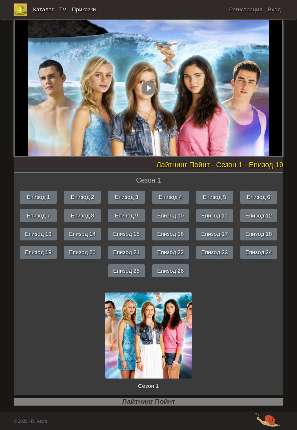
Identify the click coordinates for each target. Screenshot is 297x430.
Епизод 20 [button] (82, 252)
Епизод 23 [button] (214, 252)
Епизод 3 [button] (126, 197)
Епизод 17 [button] (214, 234)
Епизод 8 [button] (82, 216)
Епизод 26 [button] (170, 271)
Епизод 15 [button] (126, 234)
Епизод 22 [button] (170, 252)
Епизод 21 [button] (126, 252)
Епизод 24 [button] (258, 252)
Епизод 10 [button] (170, 216)
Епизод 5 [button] (214, 197)
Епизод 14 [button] (82, 234)
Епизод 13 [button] (38, 234)
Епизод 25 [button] (126, 271)
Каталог (43, 9)
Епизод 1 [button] (38, 197)
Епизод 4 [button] (170, 197)
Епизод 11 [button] (214, 216)
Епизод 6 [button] (258, 197)
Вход (274, 9)
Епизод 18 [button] (258, 234)
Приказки (84, 9)
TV (62, 9)
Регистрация (245, 9)
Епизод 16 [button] (170, 234)
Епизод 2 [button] (82, 197)
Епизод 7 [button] (38, 216)
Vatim (21, 9)
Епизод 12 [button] (258, 216)
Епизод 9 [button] (126, 216)
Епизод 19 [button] (38, 252)
